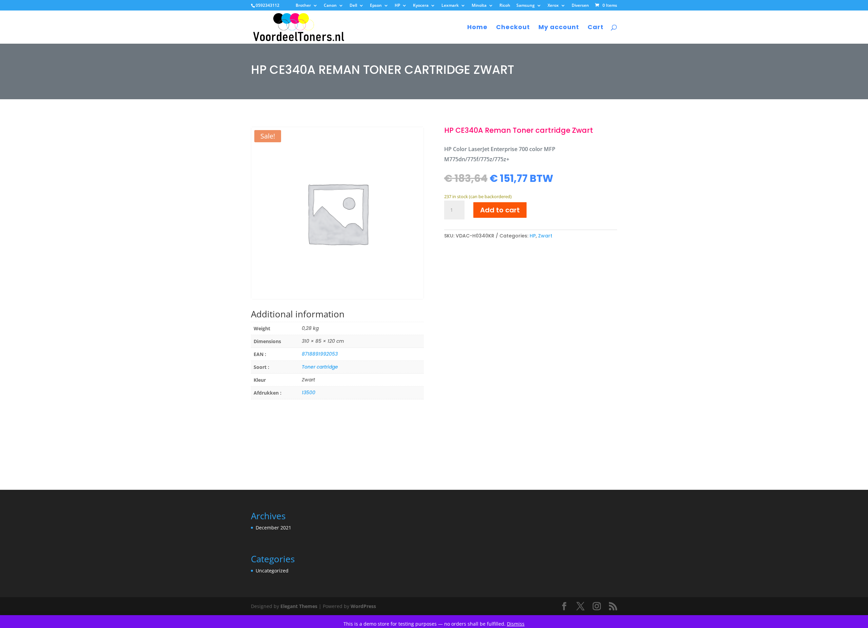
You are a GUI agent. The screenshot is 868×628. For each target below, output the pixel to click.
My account (558, 28)
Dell (353, 5)
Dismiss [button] (516, 624)
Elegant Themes (298, 606)
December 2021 (273, 527)
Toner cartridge (320, 366)
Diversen (580, 5)
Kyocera (421, 5)
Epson (376, 5)
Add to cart (500, 210)
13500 (308, 392)
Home (477, 28)
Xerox (553, 5)
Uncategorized (272, 570)
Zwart (545, 235)
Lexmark (450, 5)
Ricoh (504, 5)
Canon (330, 5)
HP (397, 5)
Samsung (525, 5)
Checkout (513, 28)
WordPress (363, 606)
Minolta (479, 5)
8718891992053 (320, 354)
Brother (303, 5)
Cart (596, 28)
